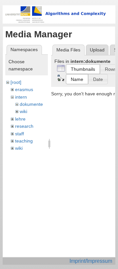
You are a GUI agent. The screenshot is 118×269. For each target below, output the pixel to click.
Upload (97, 49)
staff (19, 133)
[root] (15, 82)
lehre (20, 119)
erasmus (24, 89)
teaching (24, 141)
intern (21, 97)
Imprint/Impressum (90, 261)
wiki (23, 111)
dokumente (31, 104)
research (24, 126)
